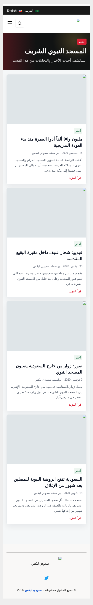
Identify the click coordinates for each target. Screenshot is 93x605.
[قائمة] (10, 23)
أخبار (78, 130)
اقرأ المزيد (75, 178)
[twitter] (46, 578)
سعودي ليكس (33, 590)
